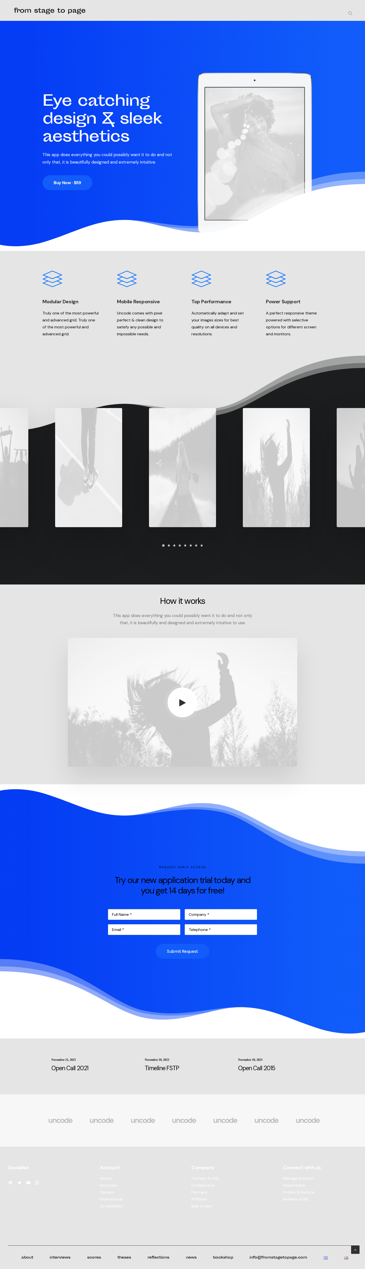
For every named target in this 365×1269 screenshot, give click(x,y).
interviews (60, 1258)
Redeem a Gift (296, 1199)
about (27, 1258)
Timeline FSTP (162, 1068)
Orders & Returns (299, 1192)
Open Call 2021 (69, 1068)
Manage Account (298, 1178)
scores (94, 1258)
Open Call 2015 (256, 1068)
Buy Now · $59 (67, 182)
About (105, 1178)
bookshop (223, 1258)
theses (124, 1258)
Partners (199, 1192)
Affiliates (199, 1199)
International (111, 1199)
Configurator (203, 1185)
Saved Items (294, 1185)
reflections (158, 1258)
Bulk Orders (201, 1206)
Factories (108, 1185)
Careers (107, 1192)
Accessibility (111, 1206)
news (191, 1258)
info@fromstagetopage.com (278, 1258)
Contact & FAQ (205, 1178)
